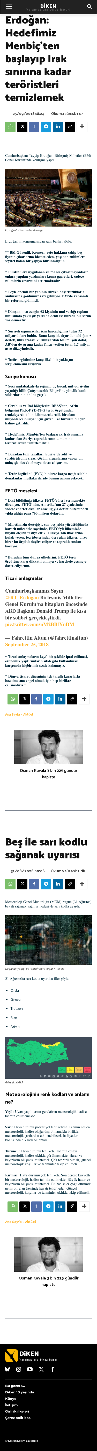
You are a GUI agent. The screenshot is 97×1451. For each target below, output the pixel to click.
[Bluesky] (7, 1369)
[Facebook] (34, 127)
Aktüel (28, 714)
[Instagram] (18, 1369)
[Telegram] (46, 127)
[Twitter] (41, 1369)
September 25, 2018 (27, 644)
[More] (82, 127)
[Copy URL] (70, 127)
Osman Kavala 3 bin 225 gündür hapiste (48, 774)
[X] (22, 127)
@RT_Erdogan (22, 597)
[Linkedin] (58, 127)
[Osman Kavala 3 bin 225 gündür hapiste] (48, 747)
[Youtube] (30, 1369)
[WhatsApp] (10, 127)
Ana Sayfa (12, 714)
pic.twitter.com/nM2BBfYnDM (39, 624)
